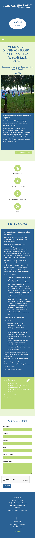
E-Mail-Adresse (8, 454)
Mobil (4, 447)
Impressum (17, 507)
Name (5, 433)
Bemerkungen (7, 461)
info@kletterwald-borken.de (17, 503)
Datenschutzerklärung (17, 505)
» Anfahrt (17, 531)
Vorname (6, 426)
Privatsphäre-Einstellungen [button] (17, 510)
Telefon (5, 440)
